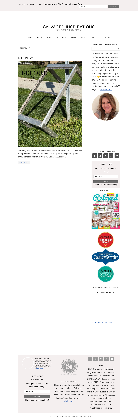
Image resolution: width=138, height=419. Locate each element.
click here (68, 401)
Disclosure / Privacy (103, 322)
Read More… (106, 89)
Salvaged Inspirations (69, 26)
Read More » (24, 162)
